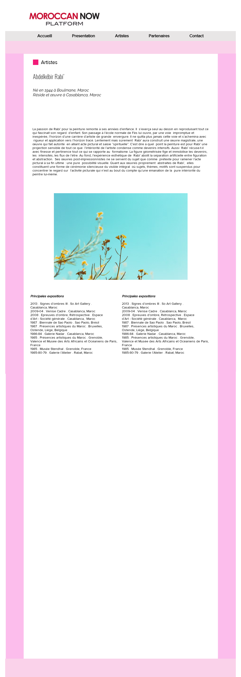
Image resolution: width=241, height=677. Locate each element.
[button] (121, 236)
